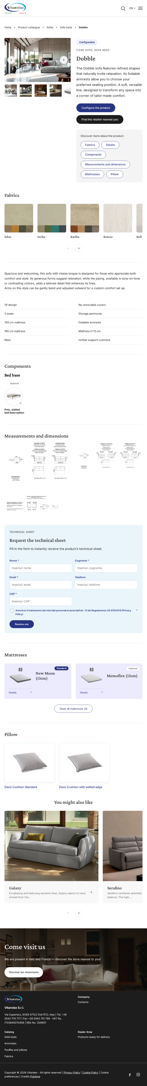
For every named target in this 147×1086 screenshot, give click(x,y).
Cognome (82, 560)
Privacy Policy (72, 1072)
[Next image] (64, 60)
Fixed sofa (84, 50)
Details (110, 145)
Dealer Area (85, 1031)
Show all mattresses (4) (73, 708)
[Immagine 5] (70, 90)
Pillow (115, 174)
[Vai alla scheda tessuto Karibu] (84, 218)
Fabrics (90, 145)
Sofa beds (66, 27)
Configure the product (96, 108)
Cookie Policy (90, 1072)
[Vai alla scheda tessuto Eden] (18, 218)
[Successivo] (79, 248)
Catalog (9, 1031)
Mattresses (92, 174)
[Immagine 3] (40, 90)
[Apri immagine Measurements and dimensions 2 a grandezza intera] (109, 455)
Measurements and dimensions (105, 164)
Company (84, 996)
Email (14, 577)
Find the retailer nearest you (100, 119)
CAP (13, 593)
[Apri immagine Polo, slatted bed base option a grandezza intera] (13, 396)
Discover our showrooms (24, 972)
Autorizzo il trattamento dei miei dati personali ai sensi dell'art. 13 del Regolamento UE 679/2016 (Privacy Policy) (76, 612)
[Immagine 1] (10, 90)
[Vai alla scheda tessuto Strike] (51, 218)
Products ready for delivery (94, 1036)
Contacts (83, 1002)
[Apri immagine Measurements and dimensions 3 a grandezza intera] (37, 503)
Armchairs (10, 1043)
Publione (35, 1076)
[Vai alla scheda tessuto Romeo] (117, 218)
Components (93, 154)
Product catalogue (29, 27)
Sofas (50, 27)
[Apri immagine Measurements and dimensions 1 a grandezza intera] (37, 462)
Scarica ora (22, 624)
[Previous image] (11, 60)
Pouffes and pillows (15, 1049)
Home (7, 27)
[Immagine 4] (55, 90)
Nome (14, 560)
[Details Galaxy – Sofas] (51, 857)
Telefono (80, 577)
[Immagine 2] (25, 90)
